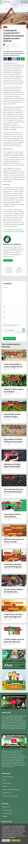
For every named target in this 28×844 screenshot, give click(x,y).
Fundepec (4, 816)
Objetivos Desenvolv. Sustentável (10, 789)
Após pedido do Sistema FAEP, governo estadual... (13, 440)
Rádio (16, 454)
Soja (11, 354)
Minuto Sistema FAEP (9, 454)
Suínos (14, 535)
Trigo (15, 354)
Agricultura (7, 352)
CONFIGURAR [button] (6, 840)
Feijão (5, 27)
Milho (17, 352)
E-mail (5, 311)
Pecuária (11, 404)
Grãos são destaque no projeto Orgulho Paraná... (13, 365)
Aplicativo (4, 786)
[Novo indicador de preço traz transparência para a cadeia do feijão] (14, 480)
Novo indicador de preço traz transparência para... (13, 490)
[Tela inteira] (24, 709)
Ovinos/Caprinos (12, 533)
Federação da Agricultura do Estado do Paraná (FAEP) (12, 719)
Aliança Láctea (6, 807)
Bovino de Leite (8, 529)
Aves (13, 527)
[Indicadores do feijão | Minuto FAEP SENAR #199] (14, 455)
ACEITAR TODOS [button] (16, 840)
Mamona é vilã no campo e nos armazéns (14, 390)
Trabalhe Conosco (7, 793)
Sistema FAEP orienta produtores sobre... (12, 415)
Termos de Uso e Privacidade (9, 796)
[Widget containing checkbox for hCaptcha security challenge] (15, 330)
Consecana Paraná (7, 810)
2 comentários (19, 543)
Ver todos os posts (8, 260)
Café (13, 402)
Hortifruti (20, 531)
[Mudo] (21, 709)
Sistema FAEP (5, 719)
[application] (14, 702)
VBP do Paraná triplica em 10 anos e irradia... (14, 540)
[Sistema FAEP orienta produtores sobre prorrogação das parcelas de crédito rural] (14, 405)
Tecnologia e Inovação (9, 504)
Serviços (6, 354)
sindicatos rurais (11, 723)
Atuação (6, 427)
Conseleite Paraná (7, 813)
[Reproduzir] (3, 709)
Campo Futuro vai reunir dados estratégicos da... (13, 615)
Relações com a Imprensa (10, 44)
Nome (4, 306)
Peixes (6, 535)
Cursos (6, 379)
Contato (4, 780)
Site (4, 317)
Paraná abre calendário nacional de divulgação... (13, 565)
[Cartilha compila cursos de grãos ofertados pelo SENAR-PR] (14, 630)
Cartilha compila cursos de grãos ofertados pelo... (14, 640)
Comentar (17, 46)
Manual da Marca (6, 783)
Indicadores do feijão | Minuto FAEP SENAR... (12, 465)
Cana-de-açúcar (15, 377)
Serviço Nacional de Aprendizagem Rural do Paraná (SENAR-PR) (14, 722)
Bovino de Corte (19, 527)
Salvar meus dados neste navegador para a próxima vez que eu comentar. (12, 325)
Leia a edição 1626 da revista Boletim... (12, 515)
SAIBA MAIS (12, 837)
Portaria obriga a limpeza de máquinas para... (13, 590)
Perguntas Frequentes (7, 776)
